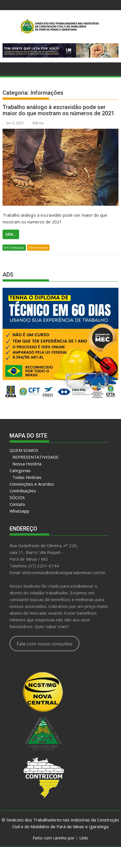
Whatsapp (19, 511)
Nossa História (26, 463)
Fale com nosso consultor (45, 643)
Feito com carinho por (54, 838)
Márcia (38, 123)
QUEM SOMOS (24, 450)
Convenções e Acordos (32, 484)
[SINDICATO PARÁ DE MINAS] (8, 68)
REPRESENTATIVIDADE (35, 457)
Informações (38, 247)
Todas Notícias (26, 477)
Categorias (20, 470)
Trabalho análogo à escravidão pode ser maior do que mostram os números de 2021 (58, 110)
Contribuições (23, 490)
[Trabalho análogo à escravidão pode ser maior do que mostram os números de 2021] (60, 167)
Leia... (10, 234)
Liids (83, 838)
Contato (17, 504)
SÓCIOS (17, 497)
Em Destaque (14, 247)
